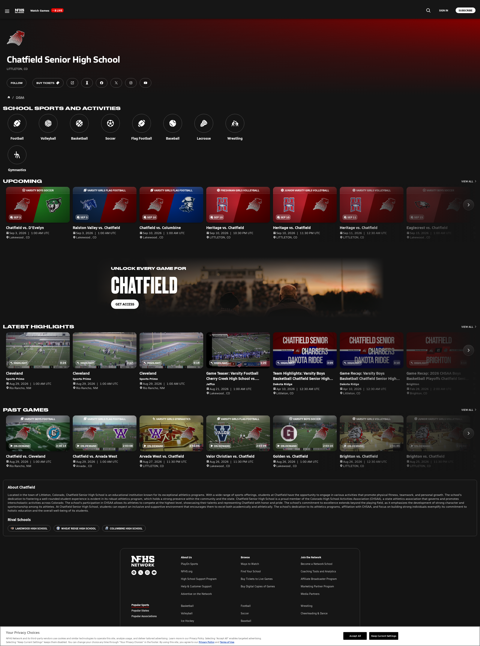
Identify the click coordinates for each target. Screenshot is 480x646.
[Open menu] (7, 11)
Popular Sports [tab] (140, 604)
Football (246, 606)
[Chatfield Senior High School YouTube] (145, 83)
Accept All (355, 635)
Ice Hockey (187, 621)
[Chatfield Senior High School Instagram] (131, 83)
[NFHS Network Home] (19, 11)
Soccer (245, 613)
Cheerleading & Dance (314, 613)
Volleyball (187, 613)
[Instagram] (147, 572)
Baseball (246, 621)
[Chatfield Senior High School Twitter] (116, 83)
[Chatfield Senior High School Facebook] (101, 83)
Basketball (187, 606)
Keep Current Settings (383, 635)
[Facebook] (133, 572)
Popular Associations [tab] (144, 616)
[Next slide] (468, 204)
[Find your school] (428, 10)
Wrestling (306, 606)
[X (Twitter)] (140, 572)
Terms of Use (227, 642)
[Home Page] (9, 97)
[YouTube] (154, 572)
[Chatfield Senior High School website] (72, 83)
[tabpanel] (265, 613)
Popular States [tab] (140, 610)
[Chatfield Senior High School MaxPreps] (87, 83)
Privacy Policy (206, 642)
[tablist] (150, 610)
